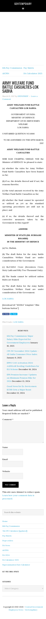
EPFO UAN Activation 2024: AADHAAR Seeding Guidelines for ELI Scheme (23, 366)
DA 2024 (5, 555)
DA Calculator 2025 (33, 73)
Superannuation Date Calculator (16, 565)
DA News (6, 545)
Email (5, 459)
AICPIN (5, 73)
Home (5, 521)
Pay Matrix (29, 68)
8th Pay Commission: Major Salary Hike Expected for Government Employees (20, 339)
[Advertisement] (23, 39)
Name (5, 447)
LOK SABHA (8, 298)
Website (6, 471)
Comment (7, 419)
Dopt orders (7, 540)
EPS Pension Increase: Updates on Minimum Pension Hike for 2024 (22, 378)
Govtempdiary (23, 4)
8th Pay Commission (12, 68)
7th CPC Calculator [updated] (14, 531)
